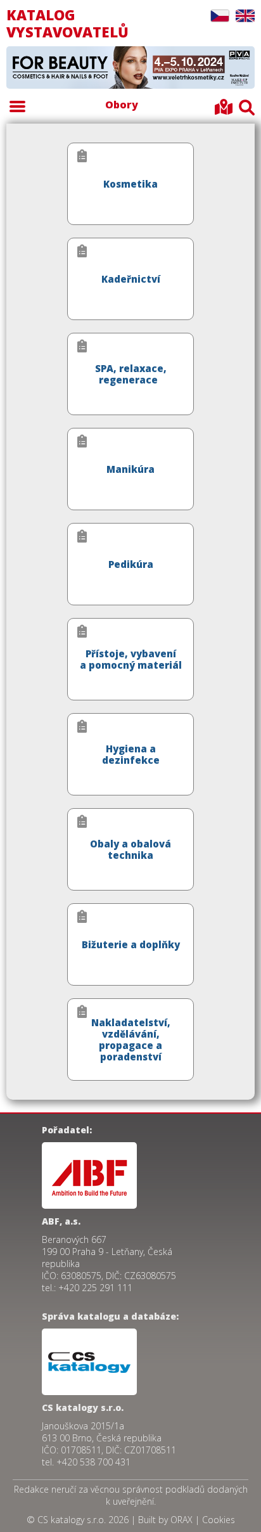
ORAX (181, 1520)
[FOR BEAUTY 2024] (130, 68)
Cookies (218, 1520)
